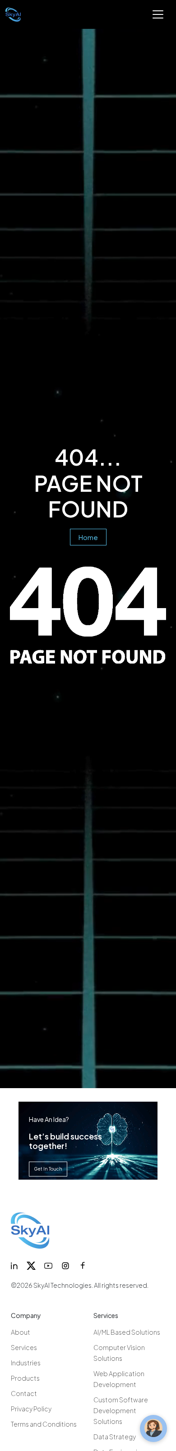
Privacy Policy (31, 1409)
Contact (24, 1393)
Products (25, 1378)
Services (24, 1347)
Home (88, 537)
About (20, 1332)
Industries (26, 1363)
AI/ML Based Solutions (126, 1332)
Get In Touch (48, 1169)
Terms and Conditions (44, 1424)
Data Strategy (114, 1437)
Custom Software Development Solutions (120, 1410)
